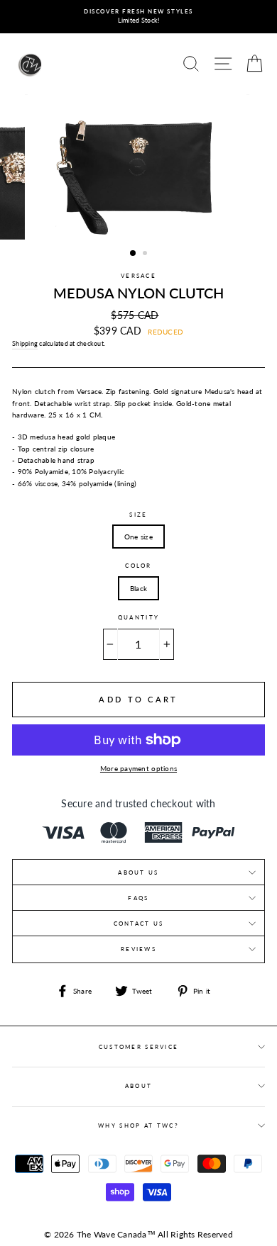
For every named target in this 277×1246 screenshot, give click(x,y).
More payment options (138, 768)
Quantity (138, 617)
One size (138, 536)
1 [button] (133, 253)
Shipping (25, 343)
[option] (138, 16)
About (138, 1085)
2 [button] (146, 254)
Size (138, 514)
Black (138, 588)
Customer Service (139, 1046)
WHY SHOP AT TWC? (138, 1125)
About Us (138, 872)
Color (138, 565)
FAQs (138, 898)
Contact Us (139, 923)
